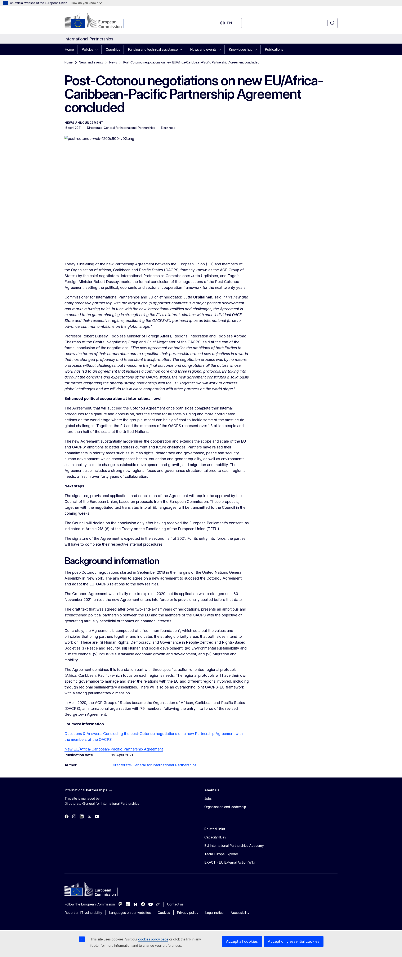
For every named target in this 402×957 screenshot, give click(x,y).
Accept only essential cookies (293, 941)
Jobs (208, 798)
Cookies (164, 913)
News (113, 62)
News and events (203, 49)
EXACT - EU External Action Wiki (229, 862)
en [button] (229, 23)
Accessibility (240, 913)
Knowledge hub (241, 49)
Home (69, 49)
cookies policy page (153, 939)
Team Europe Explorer (221, 854)
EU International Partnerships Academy (234, 845)
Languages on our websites (130, 913)
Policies (87, 49)
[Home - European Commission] (98, 21)
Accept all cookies (242, 941)
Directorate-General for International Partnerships (153, 765)
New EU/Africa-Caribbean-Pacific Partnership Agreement (113, 749)
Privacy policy (187, 913)
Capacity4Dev (215, 837)
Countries (113, 49)
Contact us (175, 904)
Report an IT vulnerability (83, 913)
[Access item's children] (97, 49)
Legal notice (214, 913)
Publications (274, 49)
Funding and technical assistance (153, 49)
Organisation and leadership (225, 807)
